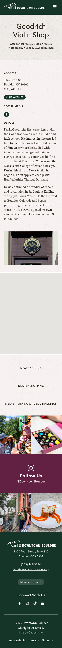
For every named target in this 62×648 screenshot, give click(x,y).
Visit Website (14, 97)
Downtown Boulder (35, 623)
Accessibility (17, 640)
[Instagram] (27, 603)
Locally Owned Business (40, 47)
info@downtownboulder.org (31, 569)
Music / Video (33, 43)
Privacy (34, 640)
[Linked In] (42, 603)
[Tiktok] (34, 603)
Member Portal (29, 582)
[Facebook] (19, 603)
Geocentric (35, 632)
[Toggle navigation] (54, 6)
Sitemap (47, 640)
